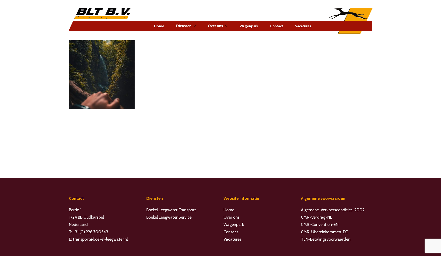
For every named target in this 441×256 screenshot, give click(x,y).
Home (228, 209)
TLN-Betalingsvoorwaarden (326, 239)
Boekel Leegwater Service (169, 217)
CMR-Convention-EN (320, 224)
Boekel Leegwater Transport (171, 209)
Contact (230, 231)
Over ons (231, 217)
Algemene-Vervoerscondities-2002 (333, 209)
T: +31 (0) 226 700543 (88, 231)
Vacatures (232, 239)
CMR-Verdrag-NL (316, 217)
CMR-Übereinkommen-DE (324, 231)
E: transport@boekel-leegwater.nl (98, 239)
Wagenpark (233, 224)
